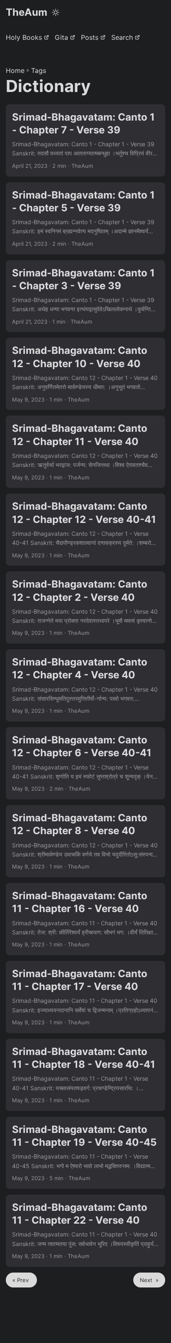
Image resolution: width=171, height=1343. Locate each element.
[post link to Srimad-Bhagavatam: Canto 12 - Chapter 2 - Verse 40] (85, 607)
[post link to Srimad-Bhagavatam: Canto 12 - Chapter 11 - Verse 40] (85, 451)
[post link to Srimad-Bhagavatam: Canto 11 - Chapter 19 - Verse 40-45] (85, 1152)
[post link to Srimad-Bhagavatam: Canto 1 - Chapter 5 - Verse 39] (85, 218)
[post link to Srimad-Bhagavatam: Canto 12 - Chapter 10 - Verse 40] (85, 373)
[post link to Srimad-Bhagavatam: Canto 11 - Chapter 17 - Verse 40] (85, 997)
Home (15, 70)
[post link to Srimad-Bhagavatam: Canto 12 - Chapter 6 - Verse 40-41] (85, 763)
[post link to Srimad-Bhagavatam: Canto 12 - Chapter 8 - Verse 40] (85, 841)
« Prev (21, 1280)
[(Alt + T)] (56, 12)
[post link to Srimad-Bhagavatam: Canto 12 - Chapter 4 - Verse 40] (85, 685)
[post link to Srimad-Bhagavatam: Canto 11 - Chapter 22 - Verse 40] (85, 1230)
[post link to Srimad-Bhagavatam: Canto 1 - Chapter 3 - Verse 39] (85, 296)
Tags (38, 70)
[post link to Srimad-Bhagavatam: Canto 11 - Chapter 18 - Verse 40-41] (85, 1075)
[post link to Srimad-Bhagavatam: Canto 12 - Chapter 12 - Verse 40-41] (85, 529)
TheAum (26, 12)
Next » (149, 1280)
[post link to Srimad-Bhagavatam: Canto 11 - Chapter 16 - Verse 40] (85, 919)
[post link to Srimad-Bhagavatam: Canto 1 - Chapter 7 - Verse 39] (85, 140)
